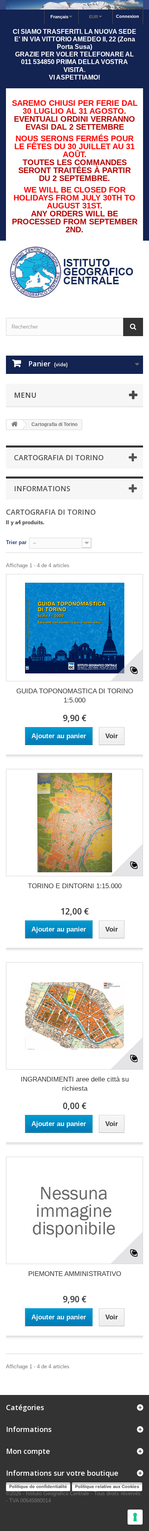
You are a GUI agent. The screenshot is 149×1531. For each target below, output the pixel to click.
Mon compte (28, 1451)
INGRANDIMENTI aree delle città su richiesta (75, 1084)
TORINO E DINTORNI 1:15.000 (75, 886)
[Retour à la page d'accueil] (14, 425)
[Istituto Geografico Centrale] (74, 272)
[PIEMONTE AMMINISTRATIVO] (74, 1210)
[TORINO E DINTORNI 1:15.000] (74, 822)
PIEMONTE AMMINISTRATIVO (74, 1274)
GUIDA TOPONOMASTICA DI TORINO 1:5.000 (74, 695)
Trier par (16, 542)
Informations (42, 488)
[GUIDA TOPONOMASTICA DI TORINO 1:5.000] (74, 627)
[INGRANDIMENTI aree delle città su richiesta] (74, 1016)
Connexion (127, 16)
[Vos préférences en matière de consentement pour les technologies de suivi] (135, 1517)
